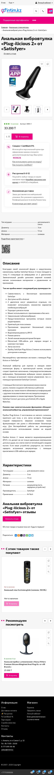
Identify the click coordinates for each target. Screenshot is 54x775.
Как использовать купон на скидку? (27, 162)
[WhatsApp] (27, 535)
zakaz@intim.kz (7, 749)
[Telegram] (32, 535)
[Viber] (24, 535)
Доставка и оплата (9, 710)
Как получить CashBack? (22, 165)
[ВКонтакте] (16, 535)
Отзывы (4, 729)
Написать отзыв (11, 519)
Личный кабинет (33, 713)
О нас (3, 707)
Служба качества (8, 723)
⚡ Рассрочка (6, 713)
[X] (21, 535)
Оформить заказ (34, 710)
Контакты (5, 726)
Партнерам (6, 720)
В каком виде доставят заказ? (24, 203)
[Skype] (30, 535)
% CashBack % (7, 717)
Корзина (30, 707)
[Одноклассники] (18, 535)
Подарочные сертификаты (16, 20)
